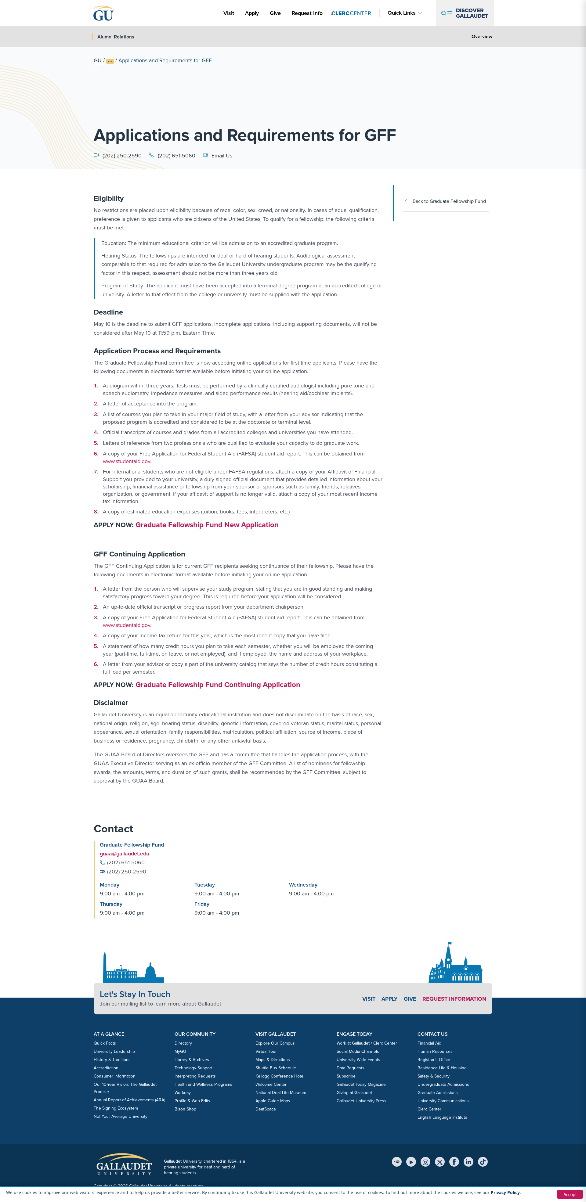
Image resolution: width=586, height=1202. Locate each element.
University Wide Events (358, 1059)
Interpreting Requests (195, 1076)
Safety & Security (434, 1076)
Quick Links (402, 13)
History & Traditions (112, 1059)
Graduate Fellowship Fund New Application (207, 524)
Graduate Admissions (438, 1092)
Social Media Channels (358, 1051)
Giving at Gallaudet (354, 1092)
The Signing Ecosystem (116, 1108)
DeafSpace (265, 1109)
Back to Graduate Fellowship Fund (449, 201)
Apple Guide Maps (272, 1101)
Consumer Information (115, 1076)
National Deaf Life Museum (280, 1092)
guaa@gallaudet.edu (124, 854)
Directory (183, 1043)
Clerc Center (429, 1109)
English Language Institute (442, 1117)
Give (275, 13)
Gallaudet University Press (361, 1101)
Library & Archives (192, 1059)
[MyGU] (397, 1162)
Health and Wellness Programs (203, 1084)
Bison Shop (185, 1109)
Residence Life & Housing (442, 1068)
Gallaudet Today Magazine (361, 1084)
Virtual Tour (266, 1051)
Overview (482, 36)
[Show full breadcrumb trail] (110, 61)
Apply (253, 13)
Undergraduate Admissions (443, 1084)
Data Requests (350, 1068)
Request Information (454, 999)
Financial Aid (429, 1043)
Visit (228, 13)
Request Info (307, 13)
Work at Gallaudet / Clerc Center (367, 1043)
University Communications (443, 1101)
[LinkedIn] (468, 1162)
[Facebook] (454, 1162)
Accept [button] (570, 1194)
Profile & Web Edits (192, 1101)
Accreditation (106, 1068)
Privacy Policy (505, 1192)
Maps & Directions (272, 1059)
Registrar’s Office (434, 1059)
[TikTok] (483, 1162)
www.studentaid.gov (126, 461)
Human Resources (435, 1051)
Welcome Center (271, 1084)
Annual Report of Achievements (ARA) (129, 1100)
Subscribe (346, 1076)
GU (98, 60)
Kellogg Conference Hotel (279, 1076)
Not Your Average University (120, 1116)
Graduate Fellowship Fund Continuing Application (218, 684)
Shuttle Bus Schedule (275, 1068)
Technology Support (193, 1068)
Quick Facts (105, 1043)
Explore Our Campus (275, 1043)
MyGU (180, 1051)
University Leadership (114, 1051)
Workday (183, 1092)
